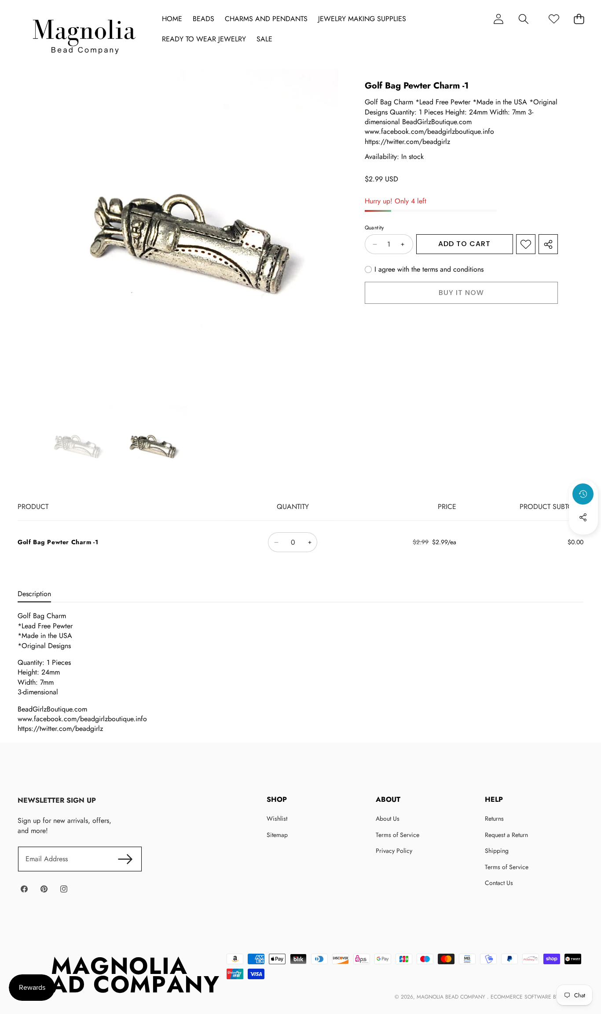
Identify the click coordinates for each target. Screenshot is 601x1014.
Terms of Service (397, 834)
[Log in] (498, 19)
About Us (387, 818)
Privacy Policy (394, 850)
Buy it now (461, 293)
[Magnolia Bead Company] (84, 34)
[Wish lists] (554, 19)
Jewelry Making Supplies (362, 19)
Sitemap (277, 834)
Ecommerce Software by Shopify (536, 997)
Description (34, 594)
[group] (77, 443)
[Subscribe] (125, 859)
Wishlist (277, 818)
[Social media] (583, 517)
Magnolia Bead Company (452, 997)
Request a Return (506, 834)
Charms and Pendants (266, 19)
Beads (203, 19)
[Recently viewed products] (583, 494)
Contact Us (499, 882)
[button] (523, 19)
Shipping (497, 850)
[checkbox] (424, 269)
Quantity (374, 228)
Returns (494, 818)
